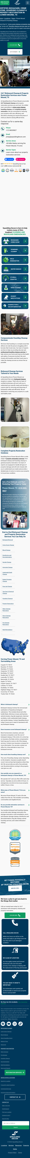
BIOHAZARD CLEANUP (6, 1028)
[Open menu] (27, 3)
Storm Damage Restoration (7, 616)
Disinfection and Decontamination (7, 556)
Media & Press (4, 1041)
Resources (3, 1044)
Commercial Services (6, 1088)
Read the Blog (5, 1118)
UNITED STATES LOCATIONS (8, 1077)
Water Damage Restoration (6, 609)
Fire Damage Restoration (6, 623)
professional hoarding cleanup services (13, 352)
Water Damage (4, 1051)
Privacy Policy (12, 1152)
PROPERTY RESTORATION (7, 1048)
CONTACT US (5, 1102)
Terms (20, 1152)
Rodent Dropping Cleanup (7, 580)
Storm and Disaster (5, 1068)
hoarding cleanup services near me (19, 26)
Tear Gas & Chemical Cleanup (8, 592)
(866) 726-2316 (12, 1019)
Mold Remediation (7, 629)
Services (11, 1145)
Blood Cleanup (6, 550)
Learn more (25, 241)
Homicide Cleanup (7, 567)
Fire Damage (4, 1055)
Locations (7, 18)
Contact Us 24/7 (6, 1115)
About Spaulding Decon (6, 1038)
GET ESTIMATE (14, 51)
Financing (26, 1145)
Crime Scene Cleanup (8, 545)
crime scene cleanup (19, 107)
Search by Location (5, 1081)
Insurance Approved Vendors (8, 1092)
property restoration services (15, 458)
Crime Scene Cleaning (6, 1031)
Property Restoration (8, 603)
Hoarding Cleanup (5, 1058)
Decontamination (5, 1061)
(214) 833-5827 (13, 45)
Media (15, 1149)
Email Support (5, 1108)
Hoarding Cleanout (8, 598)
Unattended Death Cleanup (7, 573)
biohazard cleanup (20, 379)
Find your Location (6, 1112)
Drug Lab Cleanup (7, 586)
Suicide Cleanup (7, 562)
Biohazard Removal (8, 540)
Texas (13, 18)
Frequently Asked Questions (8, 1085)
